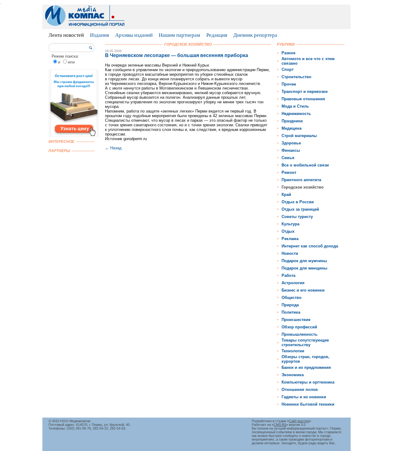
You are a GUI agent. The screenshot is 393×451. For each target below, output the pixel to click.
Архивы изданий (134, 35)
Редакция (216, 35)
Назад (116, 148)
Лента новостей (66, 35)
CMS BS (280, 424)
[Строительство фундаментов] (74, 135)
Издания (99, 35)
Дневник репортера (255, 35)
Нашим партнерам (179, 35)
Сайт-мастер (299, 421)
